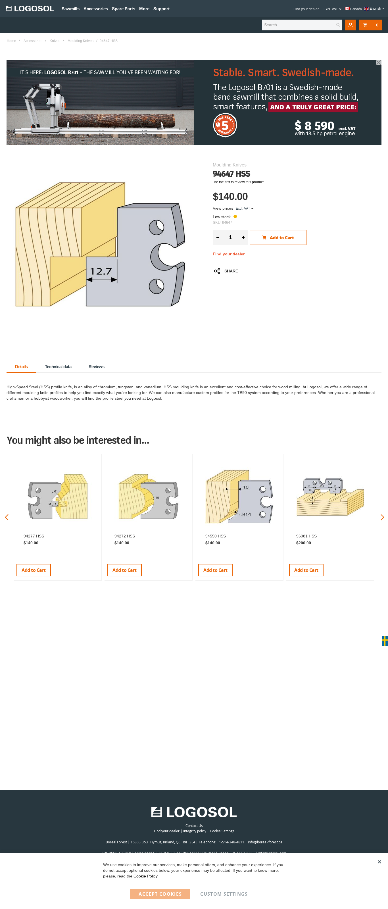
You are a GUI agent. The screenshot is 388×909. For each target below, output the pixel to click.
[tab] (21, 367)
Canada (356, 9)
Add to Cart (34, 570)
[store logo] (30, 8)
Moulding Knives (80, 41)
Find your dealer (306, 9)
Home (11, 41)
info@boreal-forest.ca (265, 842)
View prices (223, 208)
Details (21, 366)
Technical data (58, 366)
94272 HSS (124, 536)
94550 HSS (215, 536)
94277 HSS (34, 536)
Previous (6, 517)
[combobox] (302, 25)
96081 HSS (306, 536)
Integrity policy (194, 831)
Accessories (33, 41)
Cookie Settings (222, 831)
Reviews (97, 366)
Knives (55, 41)
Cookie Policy (145, 876)
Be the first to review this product (239, 182)
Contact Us (194, 825)
